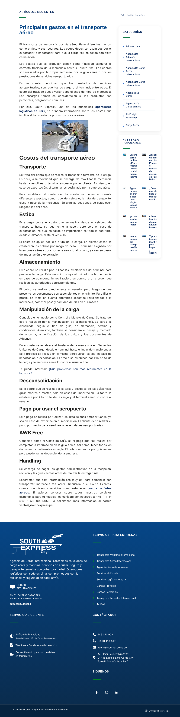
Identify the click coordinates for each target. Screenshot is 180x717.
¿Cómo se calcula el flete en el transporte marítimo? (154, 194)
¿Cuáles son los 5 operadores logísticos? (136, 220)
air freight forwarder (131, 116)
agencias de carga (132, 94)
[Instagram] (107, 692)
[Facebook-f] (97, 692)
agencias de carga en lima (133, 105)
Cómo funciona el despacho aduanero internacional (156, 222)
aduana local (133, 46)
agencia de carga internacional (135, 83)
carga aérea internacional (133, 127)
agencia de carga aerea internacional (135, 71)
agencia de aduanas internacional (133, 57)
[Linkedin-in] (117, 692)
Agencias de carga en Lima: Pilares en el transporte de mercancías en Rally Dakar (155, 167)
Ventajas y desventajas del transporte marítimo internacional (137, 243)
